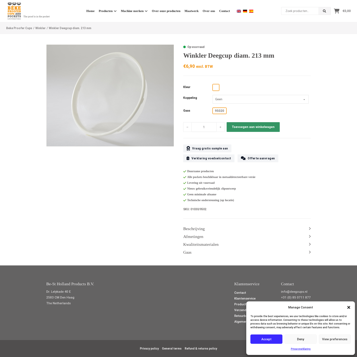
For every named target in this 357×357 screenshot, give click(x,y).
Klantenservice (245, 298)
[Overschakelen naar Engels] (239, 11)
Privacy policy (149, 348)
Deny (300, 339)
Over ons (209, 11)
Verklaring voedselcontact (211, 158)
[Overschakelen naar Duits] (245, 11)
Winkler (40, 28)
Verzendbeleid (244, 310)
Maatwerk (191, 11)
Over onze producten (166, 11)
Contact (224, 11)
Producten (106, 11)
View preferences (334, 339)
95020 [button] (219, 111)
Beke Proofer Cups (19, 28)
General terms (172, 348)
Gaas (186, 110)
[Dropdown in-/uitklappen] (115, 11)
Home (90, 11)
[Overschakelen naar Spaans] (251, 11)
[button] (349, 307)
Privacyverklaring (301, 348)
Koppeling (190, 97)
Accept (266, 339)
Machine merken (132, 11)
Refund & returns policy (201, 348)
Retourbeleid (243, 316)
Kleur (186, 87)
